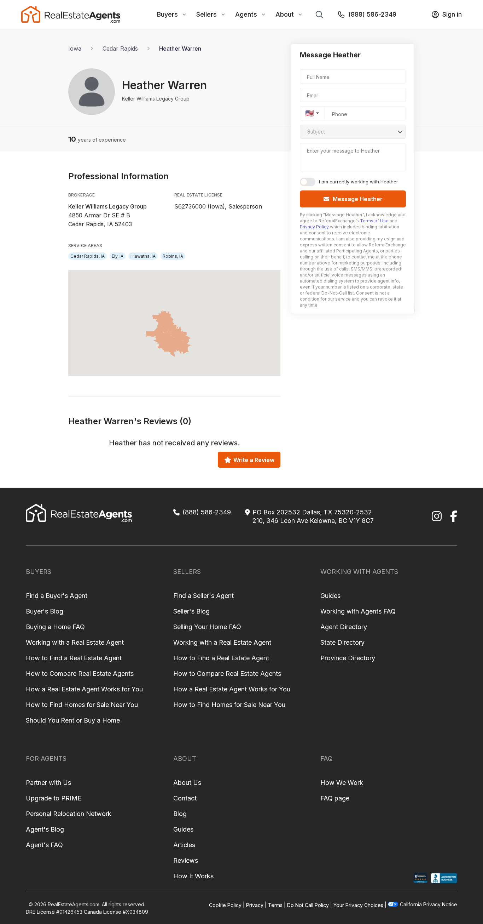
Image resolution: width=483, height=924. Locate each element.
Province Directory (347, 658)
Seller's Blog (191, 611)
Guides (330, 595)
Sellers (206, 14)
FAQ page (334, 798)
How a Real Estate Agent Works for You (84, 689)
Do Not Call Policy (308, 905)
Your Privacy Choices (358, 905)
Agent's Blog (45, 829)
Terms (275, 905)
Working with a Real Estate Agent (75, 642)
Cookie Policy (225, 905)
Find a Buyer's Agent (56, 595)
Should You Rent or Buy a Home (73, 720)
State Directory (342, 642)
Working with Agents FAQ (358, 611)
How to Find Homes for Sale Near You (82, 704)
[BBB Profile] (444, 878)
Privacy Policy (314, 226)
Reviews (185, 860)
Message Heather (358, 199)
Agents (246, 14)
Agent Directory (343, 627)
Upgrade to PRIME (53, 798)
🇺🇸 (309, 113)
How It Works (193, 876)
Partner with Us (48, 782)
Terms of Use (374, 220)
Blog (180, 813)
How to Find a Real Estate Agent (74, 658)
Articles (184, 845)
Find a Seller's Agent (203, 595)
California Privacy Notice (428, 904)
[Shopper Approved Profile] (420, 878)
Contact (185, 798)
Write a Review (253, 459)
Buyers (167, 14)
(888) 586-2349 (372, 14)
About (284, 14)
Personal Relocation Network (68, 813)
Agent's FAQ (44, 845)
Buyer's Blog (44, 611)
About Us (187, 782)
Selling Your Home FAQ (207, 627)
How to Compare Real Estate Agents (80, 673)
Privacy (254, 905)
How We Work (341, 782)
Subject (316, 132)
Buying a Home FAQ (55, 627)
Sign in (452, 14)
